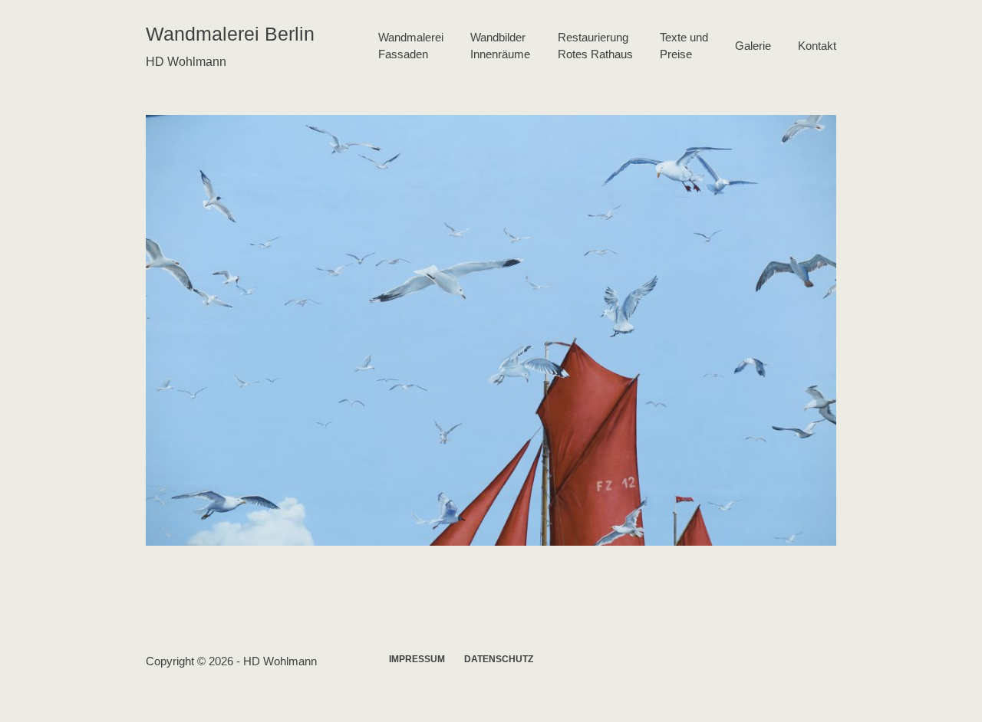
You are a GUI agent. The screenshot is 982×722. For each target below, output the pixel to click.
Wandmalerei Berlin (230, 33)
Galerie (753, 45)
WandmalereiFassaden (410, 46)
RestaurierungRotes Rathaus (595, 46)
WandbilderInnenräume (500, 46)
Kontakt (817, 45)
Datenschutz (498, 659)
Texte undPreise (684, 46)
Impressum (417, 659)
